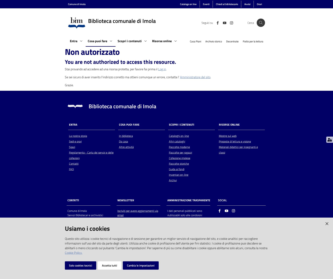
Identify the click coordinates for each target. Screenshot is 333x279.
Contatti (74, 164)
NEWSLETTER (125, 200)
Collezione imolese (179, 158)
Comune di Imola (77, 4)
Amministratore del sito (195, 77)
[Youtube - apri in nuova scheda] (223, 22)
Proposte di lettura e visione (235, 141)
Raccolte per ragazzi (180, 152)
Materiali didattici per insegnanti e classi (238, 150)
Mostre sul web (228, 136)
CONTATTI (73, 200)
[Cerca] (261, 23)
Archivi (173, 180)
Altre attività (126, 147)
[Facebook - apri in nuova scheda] (216, 22)
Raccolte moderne (179, 147)
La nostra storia (78, 136)
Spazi (72, 147)
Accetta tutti (109, 265)
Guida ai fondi (176, 169)
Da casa (123, 141)
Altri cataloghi (177, 141)
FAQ (71, 169)
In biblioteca (126, 136)
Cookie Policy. (73, 252)
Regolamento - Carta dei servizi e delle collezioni (91, 155)
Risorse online (229, 125)
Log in (162, 69)
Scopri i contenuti (181, 125)
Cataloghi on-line (179, 136)
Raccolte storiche (179, 164)
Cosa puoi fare (129, 125)
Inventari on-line (178, 175)
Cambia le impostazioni (141, 265)
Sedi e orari (75, 141)
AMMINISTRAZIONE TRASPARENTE (188, 200)
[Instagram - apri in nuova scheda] (230, 22)
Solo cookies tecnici (80, 265)
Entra (73, 125)
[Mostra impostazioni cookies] (329, 140)
